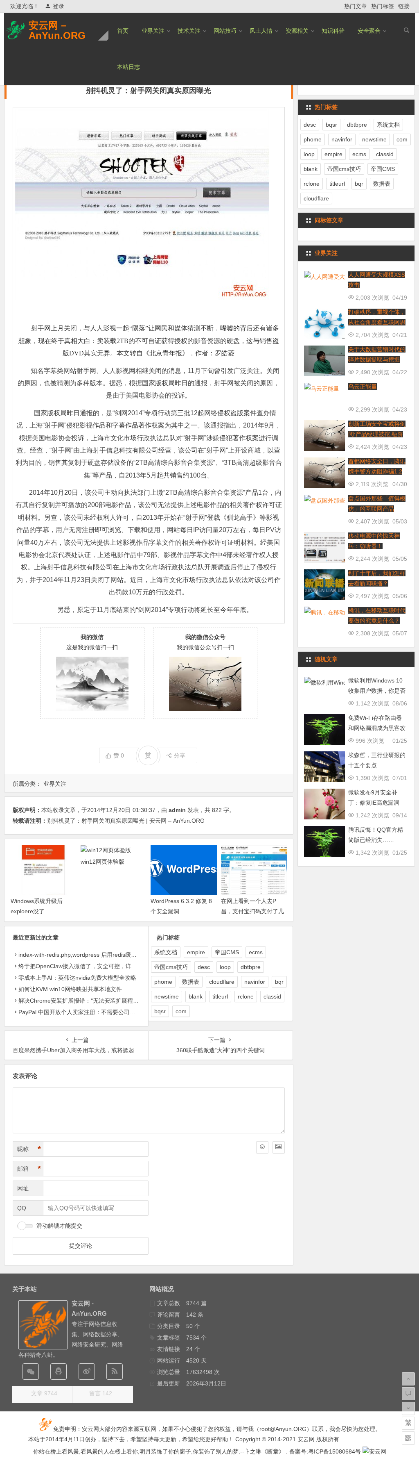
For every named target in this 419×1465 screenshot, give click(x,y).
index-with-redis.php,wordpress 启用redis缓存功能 (83, 954)
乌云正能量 (362, 386)
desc (204, 967)
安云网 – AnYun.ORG (57, 30)
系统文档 (165, 952)
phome (163, 981)
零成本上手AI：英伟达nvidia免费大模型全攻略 (77, 977)
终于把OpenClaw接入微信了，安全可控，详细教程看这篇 (92, 966)
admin (177, 810)
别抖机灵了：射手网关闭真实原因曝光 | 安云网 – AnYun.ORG (126, 820)
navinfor (254, 981)
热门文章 (355, 6)
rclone (246, 996)
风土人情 (261, 30)
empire (196, 952)
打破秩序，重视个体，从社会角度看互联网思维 (376, 322)
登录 (58, 6)
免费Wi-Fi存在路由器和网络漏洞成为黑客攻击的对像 (376, 728)
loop (225, 967)
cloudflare (221, 981)
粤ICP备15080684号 (334, 1451)
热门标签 (382, 6)
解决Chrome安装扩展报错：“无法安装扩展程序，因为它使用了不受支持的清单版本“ (125, 1000)
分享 (179, 755)
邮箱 (29, 1168)
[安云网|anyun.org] (374, 1451)
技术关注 (189, 30)
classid (272, 996)
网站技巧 (225, 30)
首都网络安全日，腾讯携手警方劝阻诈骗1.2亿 (376, 471)
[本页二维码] (408, 1438)
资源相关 (297, 30)
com (181, 1011)
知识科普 (333, 30)
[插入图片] (279, 1147)
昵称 (29, 1148)
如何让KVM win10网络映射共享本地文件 (70, 989)
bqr (279, 981)
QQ (21, 1208)
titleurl (220, 996)
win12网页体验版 (102, 861)
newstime (166, 996)
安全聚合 (369, 30)
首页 (122, 30)
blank (196, 996)
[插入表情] (262, 1147)
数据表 (190, 981)
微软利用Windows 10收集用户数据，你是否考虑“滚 (376, 690)
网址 (23, 1188)
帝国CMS (227, 952)
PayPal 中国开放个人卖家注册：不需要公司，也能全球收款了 (97, 1012)
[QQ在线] (58, 1371)
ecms (256, 952)
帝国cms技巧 (171, 967)
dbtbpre (251, 967)
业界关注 (153, 30)
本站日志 (128, 67)
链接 (404, 6)
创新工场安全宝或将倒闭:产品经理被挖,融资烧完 (376, 434)
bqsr (160, 1011)
